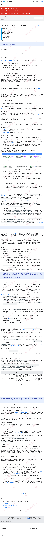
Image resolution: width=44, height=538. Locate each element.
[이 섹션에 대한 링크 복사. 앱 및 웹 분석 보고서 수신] (13, 122)
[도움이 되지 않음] (42, 23)
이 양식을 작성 (39, 344)
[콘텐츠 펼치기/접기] (7, 28)
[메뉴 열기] (2, 1)
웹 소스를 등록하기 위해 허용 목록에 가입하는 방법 (12, 53)
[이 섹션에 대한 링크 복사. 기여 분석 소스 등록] (11, 307)
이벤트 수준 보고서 (6, 129)
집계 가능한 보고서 (6, 132)
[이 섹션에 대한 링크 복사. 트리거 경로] (9, 58)
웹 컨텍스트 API (39, 114)
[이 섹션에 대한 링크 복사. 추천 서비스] (9, 499)
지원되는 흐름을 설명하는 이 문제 (12, 482)
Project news (3, 528)
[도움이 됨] (40, 23)
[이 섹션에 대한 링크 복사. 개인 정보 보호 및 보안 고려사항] (16, 405)
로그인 (42, 1)
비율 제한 (22, 427)
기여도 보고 (5, 503)
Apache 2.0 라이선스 (4, 518)
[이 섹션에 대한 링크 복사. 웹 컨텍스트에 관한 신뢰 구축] (13, 422)
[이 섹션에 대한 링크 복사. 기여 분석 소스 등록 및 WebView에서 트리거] (22, 192)
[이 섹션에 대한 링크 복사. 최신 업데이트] (10, 49)
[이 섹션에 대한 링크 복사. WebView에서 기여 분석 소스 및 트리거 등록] (22, 358)
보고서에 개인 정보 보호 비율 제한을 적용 (22, 412)
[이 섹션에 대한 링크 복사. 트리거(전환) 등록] (10, 349)
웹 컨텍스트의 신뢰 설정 (15, 345)
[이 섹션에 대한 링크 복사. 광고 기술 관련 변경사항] (15, 101)
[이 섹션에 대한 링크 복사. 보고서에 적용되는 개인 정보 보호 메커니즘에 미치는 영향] (23, 410)
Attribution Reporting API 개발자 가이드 (10, 505)
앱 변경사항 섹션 (12, 142)
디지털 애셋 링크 (17, 473)
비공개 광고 (3, 4)
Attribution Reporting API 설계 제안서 (8, 60)
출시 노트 (5, 507)
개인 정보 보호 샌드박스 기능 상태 (6, 13)
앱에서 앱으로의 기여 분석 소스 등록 (28, 329)
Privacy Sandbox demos (34, 528)
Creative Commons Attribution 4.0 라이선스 (21, 517)
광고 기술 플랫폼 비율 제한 (17, 432)
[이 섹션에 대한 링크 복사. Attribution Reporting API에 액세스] (23, 86)
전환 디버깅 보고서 (6, 52)
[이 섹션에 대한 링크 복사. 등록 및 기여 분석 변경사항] (14, 106)
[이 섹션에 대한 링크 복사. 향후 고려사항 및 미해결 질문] (18, 457)
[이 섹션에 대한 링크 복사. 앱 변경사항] (9, 282)
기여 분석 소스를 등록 (5, 108)
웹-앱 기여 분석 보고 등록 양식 (36, 437)
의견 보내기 (39, 25)
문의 (6, 200)
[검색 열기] (28, 1)
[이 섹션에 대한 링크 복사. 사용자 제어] (7, 444)
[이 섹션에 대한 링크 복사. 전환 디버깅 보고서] (11, 231)
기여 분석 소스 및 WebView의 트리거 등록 (33, 200)
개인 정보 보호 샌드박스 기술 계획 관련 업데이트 (8, 10)
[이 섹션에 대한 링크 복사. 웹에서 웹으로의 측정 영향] (14, 135)
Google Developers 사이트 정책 (25, 518)
